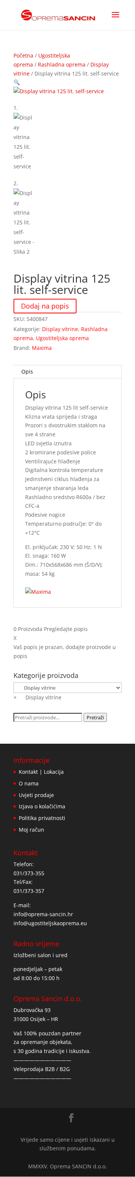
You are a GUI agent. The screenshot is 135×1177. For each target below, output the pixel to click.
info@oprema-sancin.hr (43, 914)
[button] (17, 82)
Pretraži (95, 717)
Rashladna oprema (62, 64)
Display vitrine (60, 329)
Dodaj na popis (45, 306)
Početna (23, 55)
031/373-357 (29, 890)
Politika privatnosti (42, 817)
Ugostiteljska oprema (62, 338)
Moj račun (31, 829)
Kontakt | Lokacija (41, 771)
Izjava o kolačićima (42, 806)
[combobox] (38, 697)
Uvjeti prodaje (36, 795)
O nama (29, 783)
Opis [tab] (27, 371)
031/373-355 (29, 873)
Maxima (42, 347)
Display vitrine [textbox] (38, 697)
